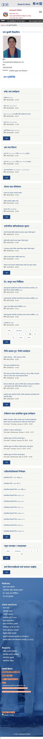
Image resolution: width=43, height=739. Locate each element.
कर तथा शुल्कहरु (8, 596)
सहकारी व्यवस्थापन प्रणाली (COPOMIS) (16, 636)
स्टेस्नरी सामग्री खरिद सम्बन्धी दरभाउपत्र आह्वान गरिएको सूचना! (19, 232)
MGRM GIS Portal (9, 617)
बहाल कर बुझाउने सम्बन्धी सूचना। (33, 21)
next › (21, 337)
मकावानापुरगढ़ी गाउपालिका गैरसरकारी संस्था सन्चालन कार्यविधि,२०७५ (21, 298)
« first (9, 330)
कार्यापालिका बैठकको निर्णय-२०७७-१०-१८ (14, 519)
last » (29, 337)
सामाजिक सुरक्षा (7, 611)
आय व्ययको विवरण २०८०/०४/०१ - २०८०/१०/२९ (16, 170)
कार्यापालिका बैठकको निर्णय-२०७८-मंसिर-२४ (15, 489)
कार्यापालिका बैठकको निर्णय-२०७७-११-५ (14, 513)
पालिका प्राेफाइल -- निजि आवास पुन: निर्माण (15, 357)
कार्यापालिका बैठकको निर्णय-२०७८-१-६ (13, 507)
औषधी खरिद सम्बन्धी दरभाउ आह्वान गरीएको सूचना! (16, 240)
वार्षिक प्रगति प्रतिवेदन (10, 651)
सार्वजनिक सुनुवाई (8, 657)
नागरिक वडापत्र (8, 614)
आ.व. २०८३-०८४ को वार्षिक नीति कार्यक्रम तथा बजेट (17, 114)
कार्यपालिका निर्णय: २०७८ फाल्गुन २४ (13, 477)
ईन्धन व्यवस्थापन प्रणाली (10, 624)
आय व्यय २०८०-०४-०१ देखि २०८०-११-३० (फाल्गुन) (17, 161)
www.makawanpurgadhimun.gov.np (19, 692)
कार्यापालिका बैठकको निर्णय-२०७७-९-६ (13, 525)
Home (3, 25)
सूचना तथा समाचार (9, 587)
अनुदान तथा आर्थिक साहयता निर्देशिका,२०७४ (15, 306)
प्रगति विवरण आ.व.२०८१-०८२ (12, 130)
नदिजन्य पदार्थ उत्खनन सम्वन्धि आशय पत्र (14, 256)
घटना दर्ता (6, 608)
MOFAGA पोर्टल (8, 621)
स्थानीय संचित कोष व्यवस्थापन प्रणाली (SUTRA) (18, 640)
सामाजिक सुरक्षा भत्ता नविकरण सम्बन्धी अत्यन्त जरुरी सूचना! (18, 446)
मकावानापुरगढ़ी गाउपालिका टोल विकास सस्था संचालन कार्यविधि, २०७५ (21, 314)
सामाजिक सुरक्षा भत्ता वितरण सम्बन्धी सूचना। (15, 454)
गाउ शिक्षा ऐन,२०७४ (9, 323)
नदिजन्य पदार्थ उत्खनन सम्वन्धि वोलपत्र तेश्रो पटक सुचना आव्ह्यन (20, 265)
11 (35, 334)
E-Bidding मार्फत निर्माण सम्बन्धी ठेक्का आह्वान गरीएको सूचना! (19, 248)
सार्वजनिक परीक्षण (8, 661)
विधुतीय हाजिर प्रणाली (9, 633)
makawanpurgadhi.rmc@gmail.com (13, 685)
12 (13, 337)
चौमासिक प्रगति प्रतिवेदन (11, 654)
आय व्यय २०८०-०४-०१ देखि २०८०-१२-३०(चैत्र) (17, 153)
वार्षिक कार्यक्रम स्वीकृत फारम (11, 201)
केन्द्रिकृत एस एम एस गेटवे (11, 627)
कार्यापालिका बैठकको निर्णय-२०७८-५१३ (14, 501)
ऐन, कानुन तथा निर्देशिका (10, 593)
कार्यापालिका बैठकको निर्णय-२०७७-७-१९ (14, 531)
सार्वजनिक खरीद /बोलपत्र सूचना (13, 590)
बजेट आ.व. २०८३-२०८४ (10, 106)
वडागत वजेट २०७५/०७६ (10, 209)
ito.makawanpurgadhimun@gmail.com (15, 688)
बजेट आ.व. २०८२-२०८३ (10, 122)
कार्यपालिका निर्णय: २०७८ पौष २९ (12, 483)
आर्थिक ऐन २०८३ (8, 97)
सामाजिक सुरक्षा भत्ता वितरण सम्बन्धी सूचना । (15, 438)
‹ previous (19, 330)
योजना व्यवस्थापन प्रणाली (10, 630)
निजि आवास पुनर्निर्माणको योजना (11, 365)
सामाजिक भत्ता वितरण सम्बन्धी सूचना (13, 430)
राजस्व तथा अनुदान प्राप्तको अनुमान (13, 193)
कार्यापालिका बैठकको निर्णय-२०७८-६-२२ (14, 495)
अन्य (7, 138)
